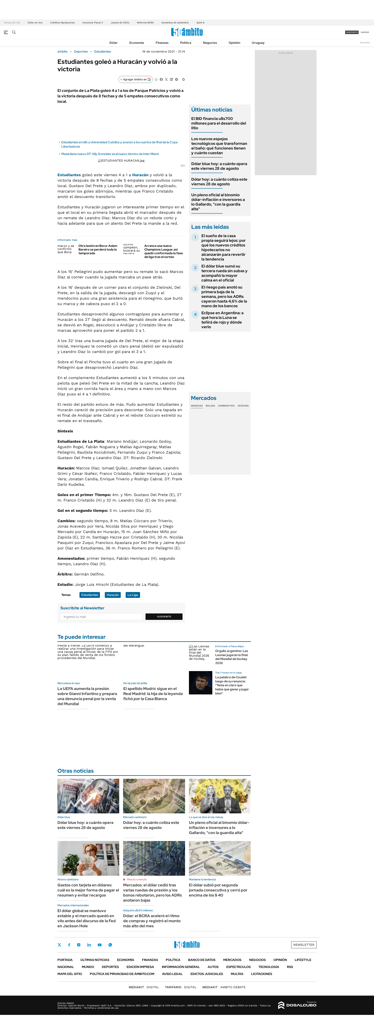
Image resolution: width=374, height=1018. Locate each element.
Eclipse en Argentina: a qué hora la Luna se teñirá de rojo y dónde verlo (222, 319)
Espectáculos (238, 967)
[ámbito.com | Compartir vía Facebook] (161, 79)
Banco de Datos (201, 960)
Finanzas (162, 43)
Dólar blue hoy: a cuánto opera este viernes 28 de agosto (219, 166)
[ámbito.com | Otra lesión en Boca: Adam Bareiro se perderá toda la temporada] (66, 249)
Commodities (226, 405)
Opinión (234, 43)
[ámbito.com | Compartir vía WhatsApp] (156, 79)
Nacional (65, 967)
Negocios (210, 43)
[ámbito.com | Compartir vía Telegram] (176, 79)
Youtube (99, 944)
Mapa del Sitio (69, 974)
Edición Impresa (140, 967)
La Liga (133, 595)
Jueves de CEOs (120, 22)
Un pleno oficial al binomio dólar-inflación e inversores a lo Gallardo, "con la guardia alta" (218, 201)
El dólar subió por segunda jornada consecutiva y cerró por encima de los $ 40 (218, 890)
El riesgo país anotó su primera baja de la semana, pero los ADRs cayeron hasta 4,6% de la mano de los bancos (224, 296)
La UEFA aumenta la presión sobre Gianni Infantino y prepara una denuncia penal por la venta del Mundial (87, 696)
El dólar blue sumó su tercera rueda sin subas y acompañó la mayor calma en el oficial (224, 273)
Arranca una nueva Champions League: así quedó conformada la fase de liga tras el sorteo (163, 251)
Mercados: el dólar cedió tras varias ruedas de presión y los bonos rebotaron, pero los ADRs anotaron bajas (152, 893)
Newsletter (365, 42)
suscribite (352, 32)
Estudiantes (102, 51)
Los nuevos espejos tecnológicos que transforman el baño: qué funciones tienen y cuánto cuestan (219, 145)
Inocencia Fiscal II (92, 22)
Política (185, 43)
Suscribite (164, 616)
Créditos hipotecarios (62, 22)
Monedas (197, 405)
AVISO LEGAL (172, 974)
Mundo (88, 967)
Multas (237, 974)
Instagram (78, 945)
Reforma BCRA (145, 22)
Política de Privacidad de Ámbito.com (122, 974)
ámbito (62, 51)
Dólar (113, 43)
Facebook (69, 945)
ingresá (365, 32)
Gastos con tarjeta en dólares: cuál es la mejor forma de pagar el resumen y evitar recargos (88, 890)
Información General (181, 967)
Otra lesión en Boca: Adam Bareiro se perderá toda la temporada (98, 249)
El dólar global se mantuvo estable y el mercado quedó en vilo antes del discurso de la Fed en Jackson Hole (86, 918)
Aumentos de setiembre (175, 22)
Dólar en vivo (35, 22)
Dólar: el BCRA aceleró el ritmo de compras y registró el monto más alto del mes (152, 920)
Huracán (140, 174)
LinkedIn (89, 945)
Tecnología (268, 967)
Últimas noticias (94, 960)
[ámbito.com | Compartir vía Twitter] (166, 79)
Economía (136, 43)
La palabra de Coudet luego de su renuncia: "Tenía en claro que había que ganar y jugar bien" (232, 685)
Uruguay (258, 43)
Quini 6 (200, 22)
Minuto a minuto (137, 879)
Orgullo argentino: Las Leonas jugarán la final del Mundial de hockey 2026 (231, 657)
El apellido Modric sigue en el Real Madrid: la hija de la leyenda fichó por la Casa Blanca (153, 693)
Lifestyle (303, 960)
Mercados (232, 960)
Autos (213, 967)
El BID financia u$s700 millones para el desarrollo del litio (218, 123)
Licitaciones (261, 974)
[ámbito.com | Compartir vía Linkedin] (171, 79)
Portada (65, 960)
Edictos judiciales (207, 974)
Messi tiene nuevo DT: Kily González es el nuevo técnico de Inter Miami (110, 154)
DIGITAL (144, 987)
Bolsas (210, 405)
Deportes (81, 51)
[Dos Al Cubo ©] (297, 1005)
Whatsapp (110, 945)
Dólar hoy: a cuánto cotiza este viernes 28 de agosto (219, 182)
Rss (290, 967)
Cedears (243, 405)
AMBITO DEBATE (223, 987)
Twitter (59, 944)
